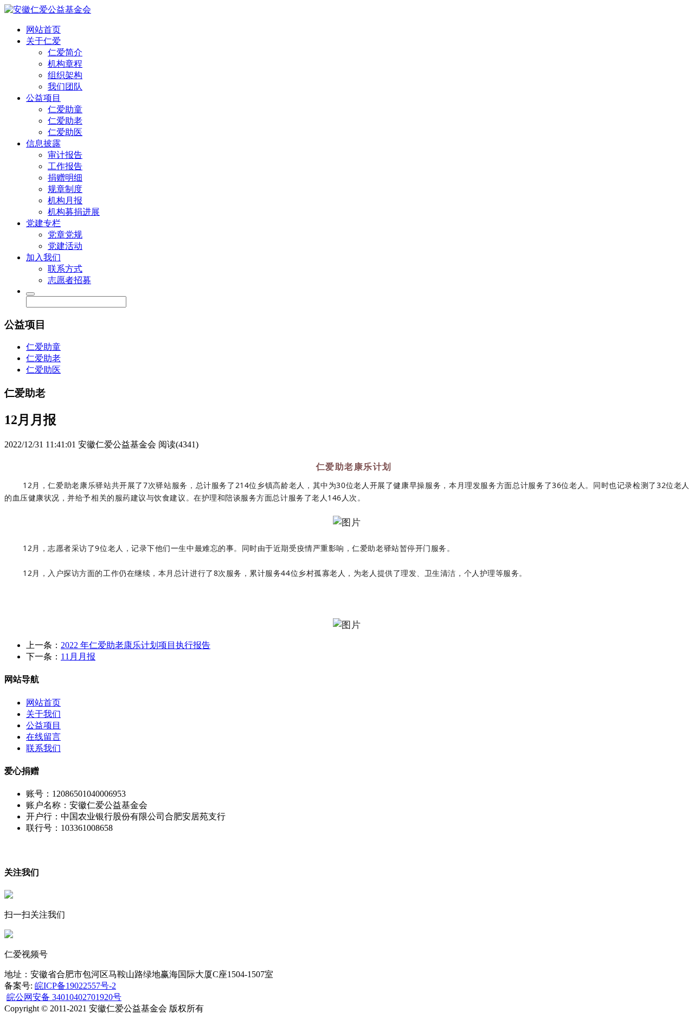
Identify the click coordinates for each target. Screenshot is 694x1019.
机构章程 (65, 63)
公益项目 (43, 97)
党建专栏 (43, 223)
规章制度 (65, 189)
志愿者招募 (69, 280)
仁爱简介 (65, 52)
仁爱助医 (65, 132)
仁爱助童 (65, 109)
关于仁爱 (43, 41)
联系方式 (65, 268)
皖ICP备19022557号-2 (75, 985)
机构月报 (65, 200)
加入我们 (43, 257)
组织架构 (65, 75)
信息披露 (43, 143)
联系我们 (43, 748)
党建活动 (65, 246)
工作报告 (65, 166)
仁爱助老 (65, 120)
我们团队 (65, 86)
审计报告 (65, 154)
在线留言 (43, 736)
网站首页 (43, 29)
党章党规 (65, 234)
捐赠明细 (65, 177)
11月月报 (78, 656)
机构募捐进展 (74, 211)
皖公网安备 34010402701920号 (64, 997)
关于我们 (43, 714)
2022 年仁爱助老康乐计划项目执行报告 (135, 645)
